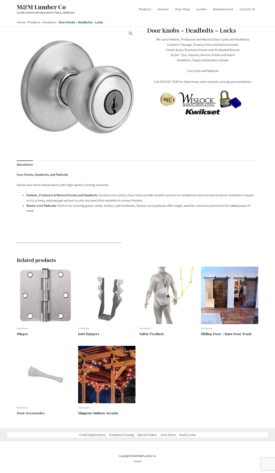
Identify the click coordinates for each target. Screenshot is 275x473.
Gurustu (137, 461)
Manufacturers (223, 9)
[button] (130, 33)
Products (145, 9)
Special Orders (147, 435)
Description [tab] (25, 164)
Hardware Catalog (121, 435)
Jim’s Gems (168, 435)
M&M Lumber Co (41, 7)
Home (21, 22)
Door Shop (182, 9)
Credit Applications (92, 435)
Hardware (49, 22)
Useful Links (187, 435)
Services (163, 9)
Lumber (201, 9)
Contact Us (247, 9)
